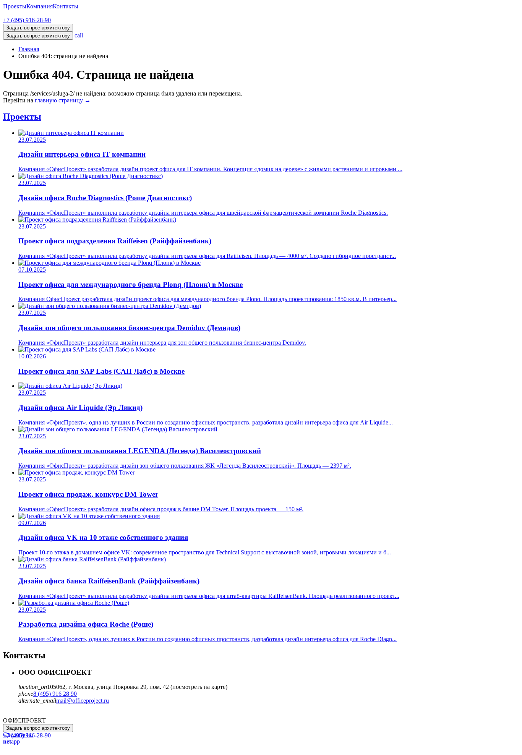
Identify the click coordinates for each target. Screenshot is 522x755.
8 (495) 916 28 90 (55, 693)
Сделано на (18, 738)
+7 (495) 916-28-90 (27, 20)
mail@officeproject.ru (82, 700)
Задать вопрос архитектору (38, 36)
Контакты (65, 6)
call (79, 35)
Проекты (14, 6)
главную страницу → (63, 100)
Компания (39, 6)
